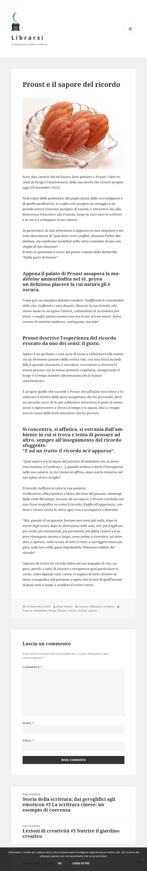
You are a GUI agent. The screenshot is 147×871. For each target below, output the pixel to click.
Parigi (52, 610)
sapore (92, 610)
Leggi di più (80, 863)
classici (83, 606)
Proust (62, 610)
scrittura (108, 606)
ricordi (71, 610)
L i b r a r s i (27, 37)
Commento (32, 667)
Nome (28, 723)
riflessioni (95, 606)
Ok (60, 863)
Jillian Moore (64, 606)
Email (28, 740)
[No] (142, 859)
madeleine (40, 610)
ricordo (82, 610)
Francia (27, 610)
